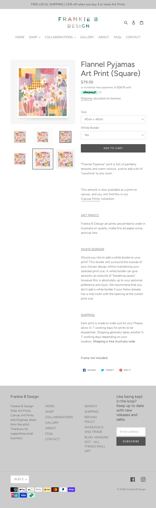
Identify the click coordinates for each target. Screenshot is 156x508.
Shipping (86, 98)
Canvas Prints (90, 199)
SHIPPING (91, 412)
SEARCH (90, 406)
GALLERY (52, 423)
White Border (90, 128)
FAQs (49, 434)
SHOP (49, 412)
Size (83, 112)
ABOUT (50, 428)
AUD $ (19, 479)
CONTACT (52, 439)
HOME (49, 406)
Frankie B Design (136, 489)
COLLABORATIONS (59, 417)
